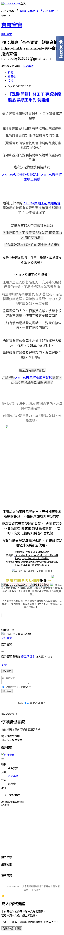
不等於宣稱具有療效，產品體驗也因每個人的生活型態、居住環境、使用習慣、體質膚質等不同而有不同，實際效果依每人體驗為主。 (32, 604)
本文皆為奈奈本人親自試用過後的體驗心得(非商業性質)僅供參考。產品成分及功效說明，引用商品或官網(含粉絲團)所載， (32, 591)
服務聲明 (36, 890)
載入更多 (7, 671)
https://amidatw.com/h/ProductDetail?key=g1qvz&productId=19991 (36, 557)
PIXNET (15, 886)
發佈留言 (7, 691)
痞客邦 (25, 656)
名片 (10, 80)
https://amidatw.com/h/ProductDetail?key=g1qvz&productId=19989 (36, 563)
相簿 (10, 72)
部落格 (12, 76)
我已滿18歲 (8, 928)
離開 (19, 928)
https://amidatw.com (37, 551)
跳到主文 (6, 34)
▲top (4, 665)
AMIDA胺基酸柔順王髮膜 (33, 377)
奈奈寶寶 (11, 25)
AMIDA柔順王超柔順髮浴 (20, 174)
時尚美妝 (28, 66)
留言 (32, 656)
